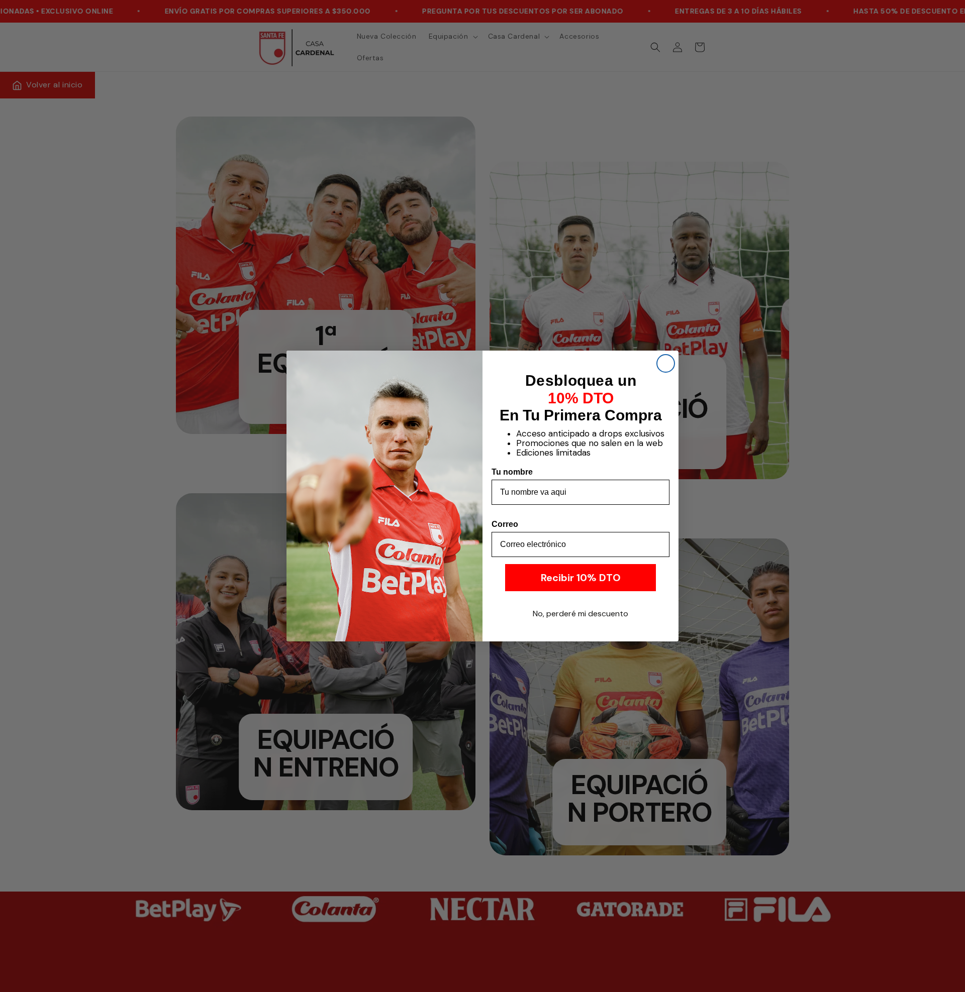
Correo (505, 524)
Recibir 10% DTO (581, 577)
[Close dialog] (665, 363)
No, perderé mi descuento (580, 613)
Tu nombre (512, 472)
